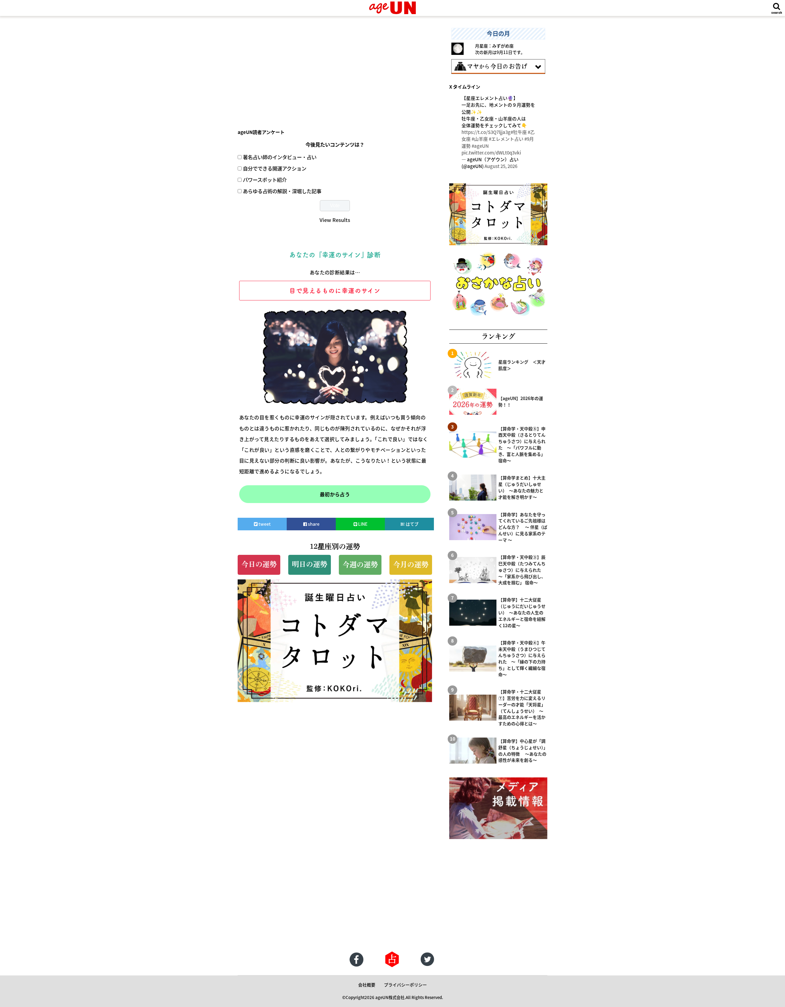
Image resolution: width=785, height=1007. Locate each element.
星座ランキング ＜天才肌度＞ (522, 365)
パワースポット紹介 (265, 179)
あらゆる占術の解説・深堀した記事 (282, 191)
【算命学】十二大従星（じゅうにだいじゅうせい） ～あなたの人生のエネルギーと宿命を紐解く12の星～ (522, 612)
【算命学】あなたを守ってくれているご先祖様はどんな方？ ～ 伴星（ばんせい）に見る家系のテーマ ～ (522, 527)
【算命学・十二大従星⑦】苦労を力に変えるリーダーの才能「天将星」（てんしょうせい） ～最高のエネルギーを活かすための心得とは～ (522, 707)
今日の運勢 (259, 564)
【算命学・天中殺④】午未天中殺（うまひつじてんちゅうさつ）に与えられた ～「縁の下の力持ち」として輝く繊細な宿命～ (522, 658)
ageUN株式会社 (389, 997)
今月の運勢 (410, 564)
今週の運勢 (360, 564)
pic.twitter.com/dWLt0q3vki (491, 152)
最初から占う (335, 494)
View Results (335, 219)
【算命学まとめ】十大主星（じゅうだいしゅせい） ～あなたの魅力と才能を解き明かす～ (522, 487)
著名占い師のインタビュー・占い (279, 157)
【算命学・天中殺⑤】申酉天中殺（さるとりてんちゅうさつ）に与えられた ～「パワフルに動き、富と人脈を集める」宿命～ (522, 444)
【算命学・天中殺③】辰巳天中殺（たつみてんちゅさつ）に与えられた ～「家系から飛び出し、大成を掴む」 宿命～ (522, 570)
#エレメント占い (506, 138)
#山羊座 (480, 138)
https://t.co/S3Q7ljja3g (486, 132)
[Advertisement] (335, 71)
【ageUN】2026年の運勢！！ (520, 401)
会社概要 (366, 985)
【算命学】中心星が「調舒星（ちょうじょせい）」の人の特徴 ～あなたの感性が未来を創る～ (522, 750)
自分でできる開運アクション (274, 168)
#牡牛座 (519, 132)
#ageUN (480, 146)
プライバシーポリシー (405, 985)
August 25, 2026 (500, 166)
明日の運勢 (309, 564)
